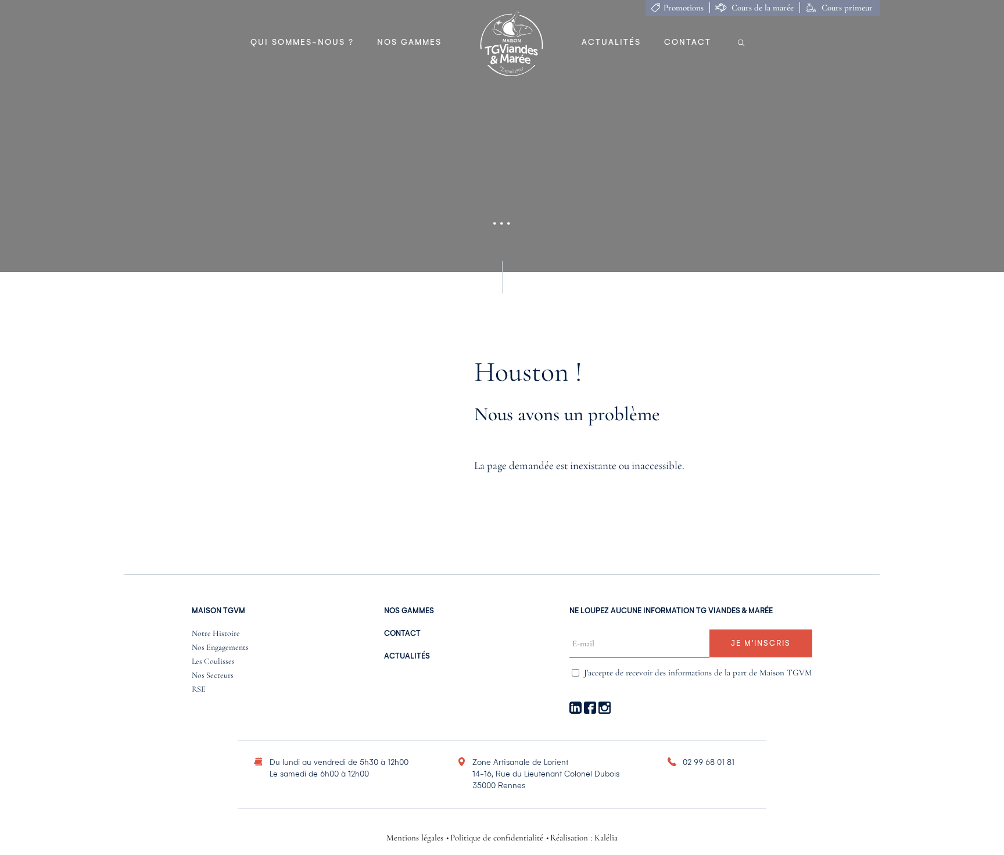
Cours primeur (847, 7)
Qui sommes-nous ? (302, 42)
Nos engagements (220, 647)
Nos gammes (409, 42)
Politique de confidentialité (496, 837)
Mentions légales (414, 837)
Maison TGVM (218, 611)
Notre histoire (216, 633)
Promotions (684, 7)
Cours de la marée (763, 7)
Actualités (611, 42)
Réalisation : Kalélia (584, 837)
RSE (199, 689)
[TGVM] (511, 45)
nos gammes (409, 611)
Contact (687, 42)
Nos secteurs (213, 675)
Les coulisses (213, 661)
